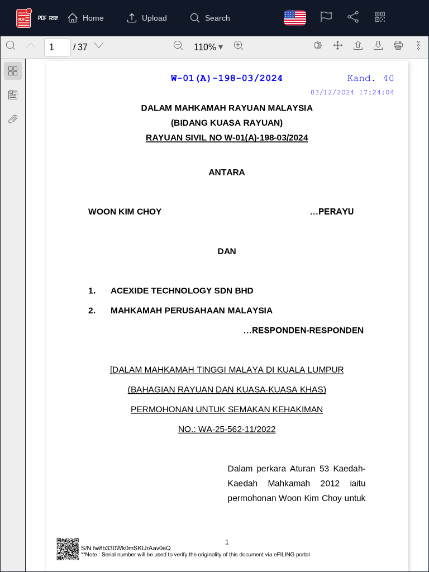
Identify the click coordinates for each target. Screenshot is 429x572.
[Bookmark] (13, 95)
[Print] (398, 45)
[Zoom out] (178, 45)
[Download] (378, 45)
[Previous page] (31, 45)
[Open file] (358, 45)
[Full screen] (338, 45)
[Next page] (99, 45)
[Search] (11, 45)
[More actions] (418, 45)
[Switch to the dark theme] (318, 45)
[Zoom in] (238, 45)
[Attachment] (13, 119)
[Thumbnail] (13, 71)
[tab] (13, 73)
